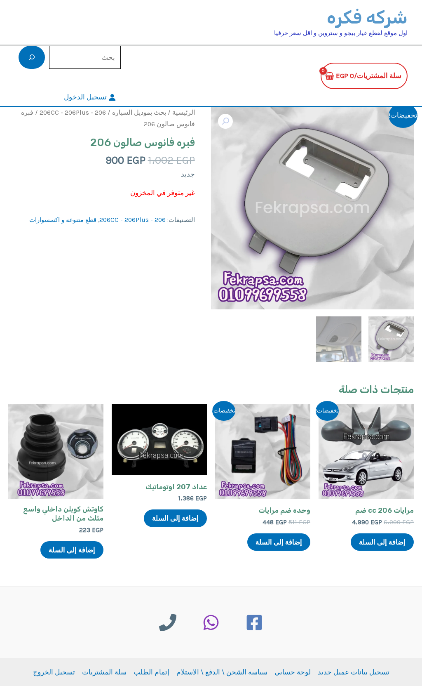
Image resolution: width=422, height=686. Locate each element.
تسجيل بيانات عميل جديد (353, 672)
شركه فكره (367, 17)
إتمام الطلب (151, 672)
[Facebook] (254, 622)
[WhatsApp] (211, 622)
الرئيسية (183, 112)
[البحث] (32, 57)
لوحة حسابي (292, 672)
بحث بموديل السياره (139, 112)
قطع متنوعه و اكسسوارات (62, 220)
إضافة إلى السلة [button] (382, 542)
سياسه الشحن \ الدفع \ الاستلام (221, 672)
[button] (225, 121)
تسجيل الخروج (54, 672)
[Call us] (168, 622)
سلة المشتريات (104, 672)
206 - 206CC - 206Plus (73, 112)
